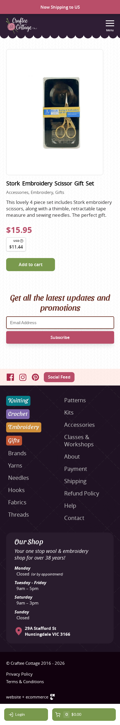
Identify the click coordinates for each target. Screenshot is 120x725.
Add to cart (30, 264)
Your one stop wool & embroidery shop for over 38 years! (51, 554)
